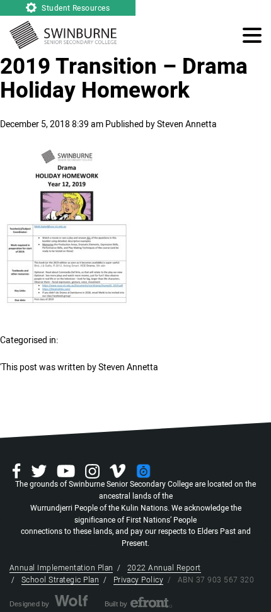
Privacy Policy (138, 580)
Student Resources (75, 8)
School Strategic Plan (60, 580)
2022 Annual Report (164, 568)
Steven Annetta (187, 124)
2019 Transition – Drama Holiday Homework (124, 78)
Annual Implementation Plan (61, 568)
